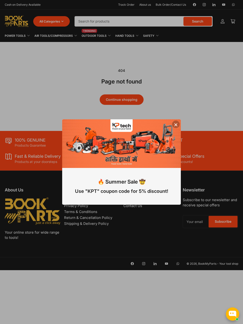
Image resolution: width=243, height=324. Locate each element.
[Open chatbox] (232, 314)
